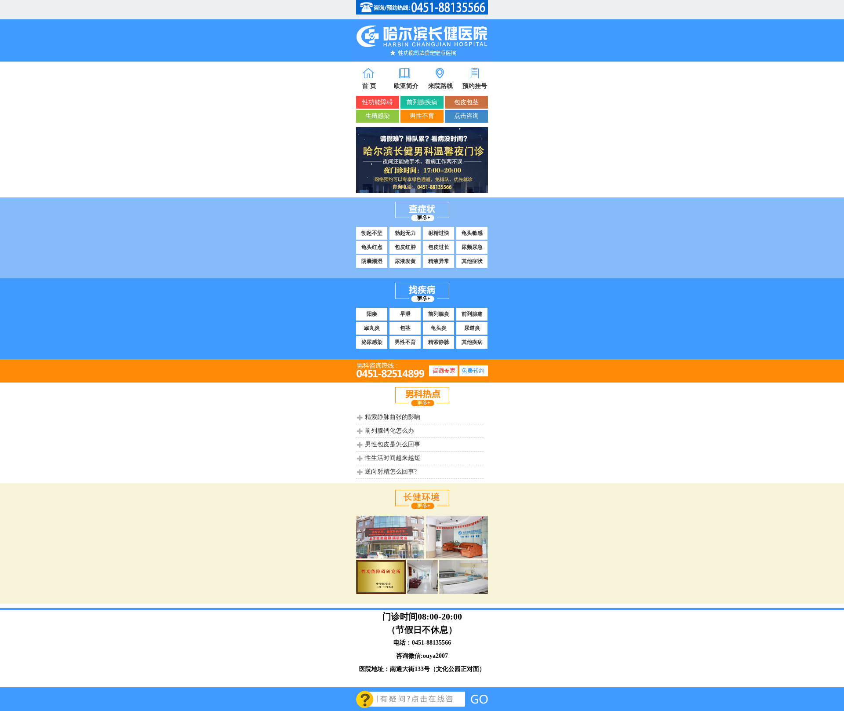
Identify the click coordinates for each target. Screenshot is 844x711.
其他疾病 (472, 342)
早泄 (405, 314)
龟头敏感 (472, 233)
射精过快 (438, 233)
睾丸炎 (372, 328)
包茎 (405, 328)
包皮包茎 (466, 102)
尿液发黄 (405, 261)
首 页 (369, 86)
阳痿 (372, 314)
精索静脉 (438, 342)
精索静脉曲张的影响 (392, 417)
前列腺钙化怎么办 (389, 430)
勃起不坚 (371, 233)
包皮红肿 (405, 247)
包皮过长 (438, 247)
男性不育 (422, 116)
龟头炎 (439, 328)
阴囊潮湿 (371, 261)
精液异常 (438, 261)
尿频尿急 (472, 247)
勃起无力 (405, 233)
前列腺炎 (438, 314)
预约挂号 (474, 86)
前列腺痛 (472, 314)
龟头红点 (371, 247)
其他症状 (472, 261)
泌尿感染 (371, 342)
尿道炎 (472, 328)
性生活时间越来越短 (392, 458)
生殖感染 (377, 116)
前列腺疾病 (422, 102)
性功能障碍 (377, 102)
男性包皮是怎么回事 (392, 444)
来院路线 (440, 86)
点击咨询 (466, 116)
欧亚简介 (406, 86)
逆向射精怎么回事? (391, 471)
